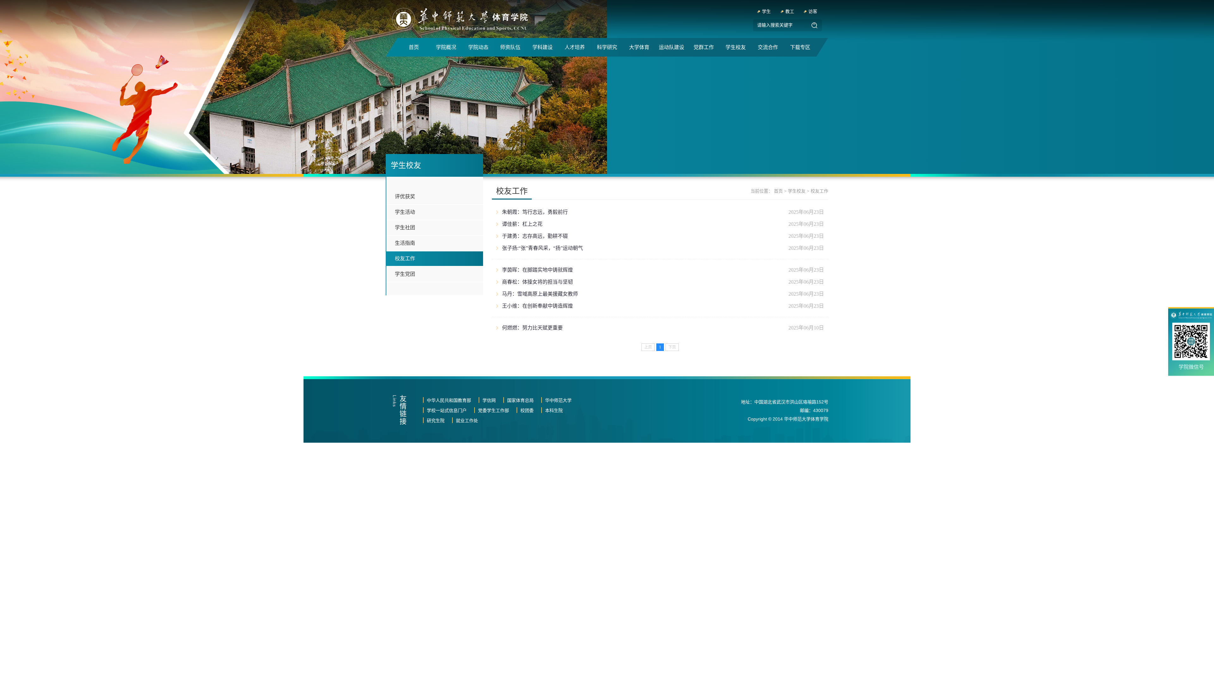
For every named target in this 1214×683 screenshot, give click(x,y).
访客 (812, 11)
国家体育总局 (520, 400)
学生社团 (405, 227)
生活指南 (405, 243)
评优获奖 (405, 196)
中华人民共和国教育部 (449, 400)
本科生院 (554, 410)
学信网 (489, 400)
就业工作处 (467, 420)
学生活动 (405, 212)
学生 (766, 11)
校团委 (527, 410)
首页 (778, 191)
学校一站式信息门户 (447, 410)
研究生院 (436, 420)
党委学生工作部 (493, 410)
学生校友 (797, 191)
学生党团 (405, 274)
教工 (789, 11)
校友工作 (405, 258)
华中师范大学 (558, 400)
